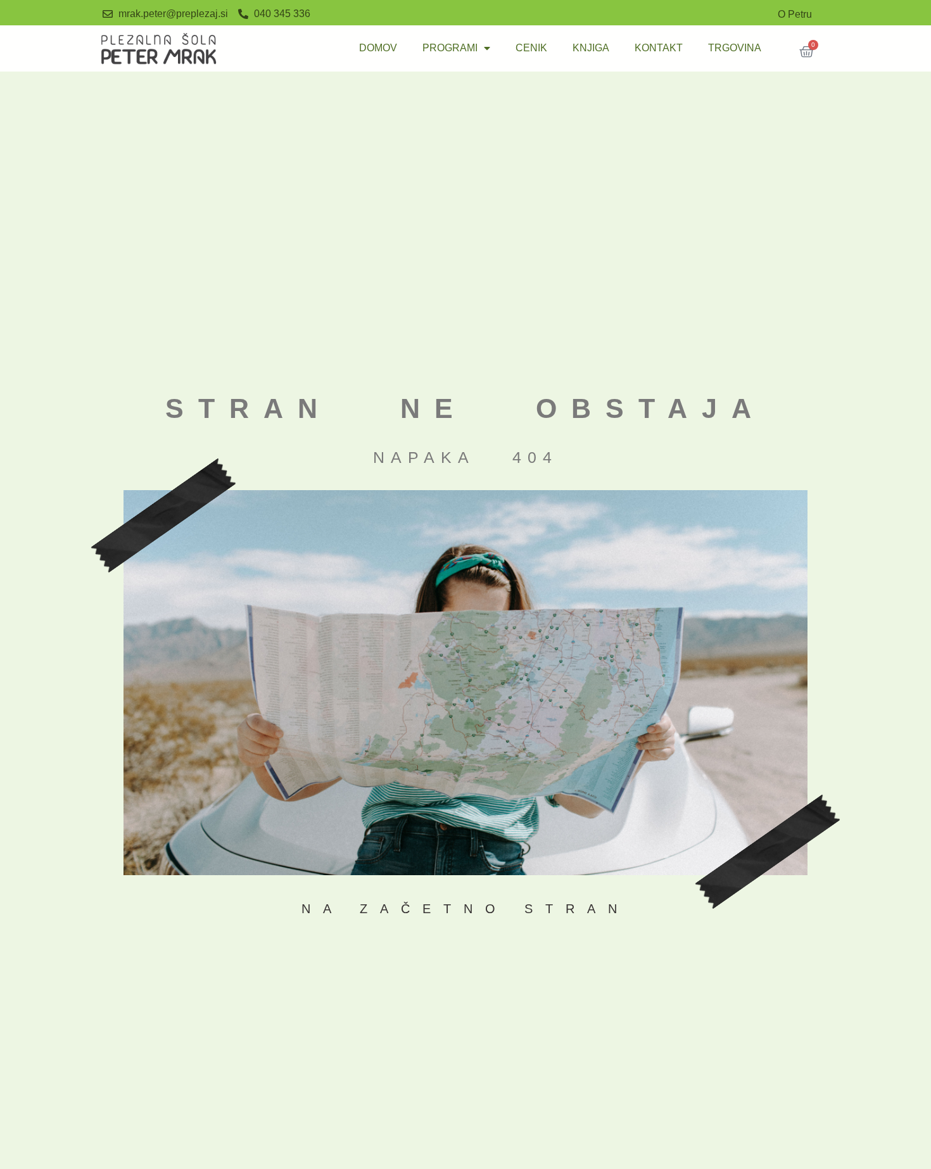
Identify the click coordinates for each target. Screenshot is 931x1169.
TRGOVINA (734, 47)
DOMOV (378, 47)
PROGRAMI (450, 47)
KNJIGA (591, 47)
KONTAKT (659, 47)
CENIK (531, 47)
